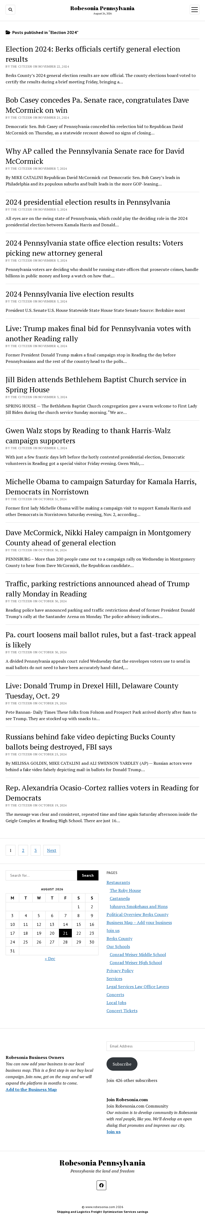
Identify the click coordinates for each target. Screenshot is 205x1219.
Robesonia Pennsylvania (102, 8)
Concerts (115, 994)
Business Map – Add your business (139, 922)
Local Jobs (116, 1003)
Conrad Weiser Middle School (138, 954)
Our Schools (118, 946)
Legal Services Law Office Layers (138, 986)
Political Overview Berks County (137, 914)
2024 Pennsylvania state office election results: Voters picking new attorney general (94, 248)
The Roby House (125, 890)
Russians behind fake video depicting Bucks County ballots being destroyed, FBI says (90, 742)
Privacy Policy (120, 970)
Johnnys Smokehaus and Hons (139, 906)
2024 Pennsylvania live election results (70, 294)
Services (114, 978)
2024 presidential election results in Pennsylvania (88, 202)
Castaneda (120, 898)
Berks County (119, 938)
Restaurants (118, 882)
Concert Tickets (122, 1011)
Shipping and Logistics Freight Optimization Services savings (102, 1212)
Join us (113, 930)
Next (51, 850)
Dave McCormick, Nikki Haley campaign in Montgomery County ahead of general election (98, 537)
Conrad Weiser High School (136, 962)
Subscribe (122, 1064)
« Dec (50, 958)
